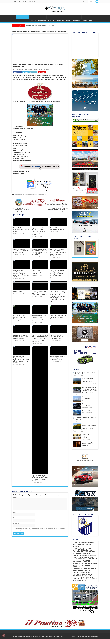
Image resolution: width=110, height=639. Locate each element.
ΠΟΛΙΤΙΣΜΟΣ (41, 20)
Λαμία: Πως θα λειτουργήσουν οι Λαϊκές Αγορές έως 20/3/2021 (22, 209)
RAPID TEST (84, 542)
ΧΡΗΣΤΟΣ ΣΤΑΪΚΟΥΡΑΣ (79, 580)
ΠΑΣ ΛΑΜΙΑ (34, 194)
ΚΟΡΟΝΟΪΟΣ (78, 559)
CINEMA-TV (33, 20)
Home (14, 31)
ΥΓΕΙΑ (90, 20)
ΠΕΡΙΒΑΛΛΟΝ (60, 20)
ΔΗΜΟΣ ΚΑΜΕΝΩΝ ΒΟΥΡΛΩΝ (82, 548)
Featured (20, 31)
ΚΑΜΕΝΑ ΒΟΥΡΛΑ (84, 557)
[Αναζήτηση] (97, 1)
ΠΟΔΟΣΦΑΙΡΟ (42, 194)
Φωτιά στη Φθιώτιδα (87, 410)
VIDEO (85, 20)
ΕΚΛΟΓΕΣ (90, 555)
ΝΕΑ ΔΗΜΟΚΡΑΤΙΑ (85, 567)
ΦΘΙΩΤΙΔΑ (87, 578)
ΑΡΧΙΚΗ (14, 17)
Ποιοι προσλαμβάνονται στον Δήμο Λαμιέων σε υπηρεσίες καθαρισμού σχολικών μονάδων (57, 272)
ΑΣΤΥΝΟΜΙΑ (78, 545)
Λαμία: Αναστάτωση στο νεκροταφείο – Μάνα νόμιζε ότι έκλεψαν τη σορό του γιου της (40, 478)
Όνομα (15, 512)
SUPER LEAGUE (20, 194)
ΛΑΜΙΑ (27, 194)
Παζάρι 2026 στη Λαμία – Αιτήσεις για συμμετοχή (57, 228)
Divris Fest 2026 (18, 291)
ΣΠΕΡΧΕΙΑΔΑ (88, 574)
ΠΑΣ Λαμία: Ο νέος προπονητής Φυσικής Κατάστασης (20, 317)
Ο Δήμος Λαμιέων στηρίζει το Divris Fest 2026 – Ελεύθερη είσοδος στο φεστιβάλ (40, 318)
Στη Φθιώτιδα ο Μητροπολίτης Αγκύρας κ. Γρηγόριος (21, 229)
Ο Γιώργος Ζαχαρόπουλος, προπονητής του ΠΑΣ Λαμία (58, 317)
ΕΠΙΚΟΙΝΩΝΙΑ (32, 1)
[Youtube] (85, 2)
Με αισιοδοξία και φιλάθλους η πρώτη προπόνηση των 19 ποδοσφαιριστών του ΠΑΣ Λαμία (21, 273)
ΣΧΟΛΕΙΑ (90, 576)
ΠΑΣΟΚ (81, 568)
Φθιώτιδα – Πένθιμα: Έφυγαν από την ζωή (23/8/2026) (88, 443)
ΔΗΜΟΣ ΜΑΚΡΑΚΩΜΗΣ (87, 552)
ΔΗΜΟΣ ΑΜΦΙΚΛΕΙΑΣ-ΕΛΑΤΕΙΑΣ (89, 546)
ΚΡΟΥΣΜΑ (86, 559)
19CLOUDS (95, 636)
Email (15, 517)
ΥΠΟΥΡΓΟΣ (76, 578)
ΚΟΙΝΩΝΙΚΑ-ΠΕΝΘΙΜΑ (53, 17)
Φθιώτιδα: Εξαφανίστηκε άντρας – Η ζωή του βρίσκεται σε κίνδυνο (57, 357)
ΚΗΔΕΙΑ (92, 557)
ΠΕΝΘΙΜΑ (86, 568)
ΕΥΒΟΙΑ (95, 555)
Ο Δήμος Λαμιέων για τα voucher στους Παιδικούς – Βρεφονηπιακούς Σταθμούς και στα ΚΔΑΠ (40, 251)
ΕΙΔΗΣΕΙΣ (63, 17)
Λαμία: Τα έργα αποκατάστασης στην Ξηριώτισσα (38, 271)
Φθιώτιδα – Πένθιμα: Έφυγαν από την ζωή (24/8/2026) (40, 25)
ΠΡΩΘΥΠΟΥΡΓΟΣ (78, 574)
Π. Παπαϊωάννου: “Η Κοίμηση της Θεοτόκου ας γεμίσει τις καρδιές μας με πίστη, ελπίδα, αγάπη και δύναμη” (21, 359)
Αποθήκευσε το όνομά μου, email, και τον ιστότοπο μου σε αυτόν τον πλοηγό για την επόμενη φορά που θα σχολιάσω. (39, 529)
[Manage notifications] (3, 635)
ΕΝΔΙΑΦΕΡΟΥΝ (77, 20)
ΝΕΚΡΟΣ (92, 567)
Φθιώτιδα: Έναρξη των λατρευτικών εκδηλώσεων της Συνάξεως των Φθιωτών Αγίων (56, 209)
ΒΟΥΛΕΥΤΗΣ (77, 547)
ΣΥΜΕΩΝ (80, 576)
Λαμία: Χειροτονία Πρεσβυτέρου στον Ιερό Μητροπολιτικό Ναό (57, 336)
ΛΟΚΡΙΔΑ (76, 563)
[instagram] (86, 2)
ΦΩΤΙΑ (95, 578)
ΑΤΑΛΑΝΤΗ (88, 545)
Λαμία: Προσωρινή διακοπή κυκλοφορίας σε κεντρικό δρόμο (20, 250)
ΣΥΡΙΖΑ (85, 576)
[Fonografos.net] (55, 9)
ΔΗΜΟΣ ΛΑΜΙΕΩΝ (35, 69)
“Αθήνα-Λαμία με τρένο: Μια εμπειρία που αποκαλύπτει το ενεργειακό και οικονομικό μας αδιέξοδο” (58, 252)
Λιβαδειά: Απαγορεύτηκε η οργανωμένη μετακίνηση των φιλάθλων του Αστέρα (40, 292)
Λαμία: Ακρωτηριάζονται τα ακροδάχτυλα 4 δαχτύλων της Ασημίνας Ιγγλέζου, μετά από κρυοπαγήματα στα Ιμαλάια (40, 338)
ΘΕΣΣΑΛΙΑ (76, 557)
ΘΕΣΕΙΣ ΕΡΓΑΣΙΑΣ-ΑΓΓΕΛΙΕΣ (38, 17)
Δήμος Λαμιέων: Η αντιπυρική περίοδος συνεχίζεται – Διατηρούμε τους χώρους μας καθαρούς (39, 231)
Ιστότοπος (16, 523)
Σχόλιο (15, 497)
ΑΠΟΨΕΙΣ (68, 20)
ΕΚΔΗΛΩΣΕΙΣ (86, 17)
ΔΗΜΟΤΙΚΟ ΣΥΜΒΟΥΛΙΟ (78, 553)
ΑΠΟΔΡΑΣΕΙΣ (51, 20)
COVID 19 (76, 542)
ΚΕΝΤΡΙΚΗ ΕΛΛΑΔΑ (74, 17)
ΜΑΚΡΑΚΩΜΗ (84, 563)
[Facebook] (83, 2)
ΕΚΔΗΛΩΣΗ (84, 555)
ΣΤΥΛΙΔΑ (75, 576)
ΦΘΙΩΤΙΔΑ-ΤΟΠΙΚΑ (22, 17)
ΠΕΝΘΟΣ (93, 568)
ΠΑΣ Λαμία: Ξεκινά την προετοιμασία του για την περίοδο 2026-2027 (20, 336)
